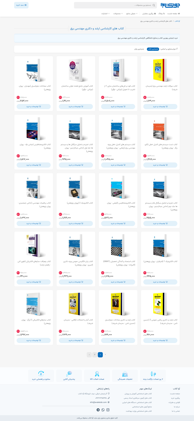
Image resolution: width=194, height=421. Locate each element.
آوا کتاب (177, 21)
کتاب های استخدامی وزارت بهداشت (139, 411)
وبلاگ (160, 13)
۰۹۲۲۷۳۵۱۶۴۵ (101, 398)
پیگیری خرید (175, 398)
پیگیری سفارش (148, 13)
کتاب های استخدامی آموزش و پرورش (138, 393)
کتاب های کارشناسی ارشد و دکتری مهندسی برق (97, 28)
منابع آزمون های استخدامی (142, 406)
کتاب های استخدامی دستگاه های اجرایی (137, 402)
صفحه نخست (172, 13)
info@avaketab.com (98, 402)
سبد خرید (20, 5)
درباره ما (177, 406)
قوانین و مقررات (174, 402)
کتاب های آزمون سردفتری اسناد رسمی (138, 398)
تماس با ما (176, 411)
